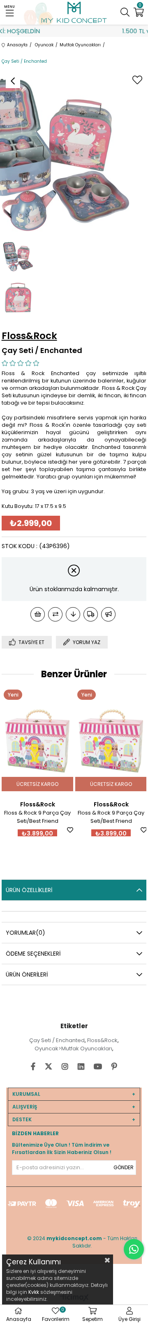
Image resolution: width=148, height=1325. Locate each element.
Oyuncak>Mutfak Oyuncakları (73, 1048)
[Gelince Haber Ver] (108, 614)
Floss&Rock (102, 1040)
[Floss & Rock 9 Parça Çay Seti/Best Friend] (37, 741)
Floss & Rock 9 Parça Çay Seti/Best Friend (37, 817)
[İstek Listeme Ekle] (37, 614)
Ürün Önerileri (27, 974)
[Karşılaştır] (55, 614)
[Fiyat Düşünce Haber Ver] (73, 614)
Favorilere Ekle (70, 830)
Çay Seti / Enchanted (57, 1040)
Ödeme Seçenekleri (33, 953)
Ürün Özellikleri (29, 890)
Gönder (123, 1167)
